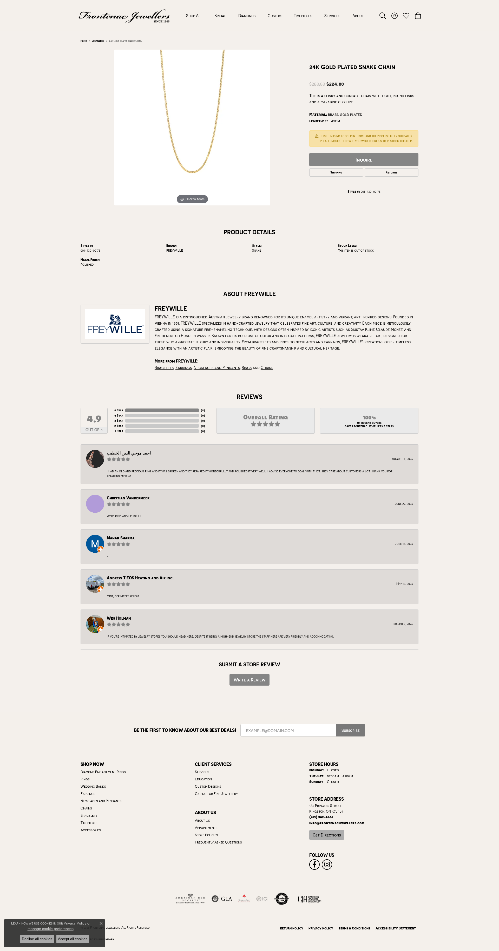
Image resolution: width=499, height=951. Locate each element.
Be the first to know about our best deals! (185, 730)
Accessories (91, 830)
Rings (247, 367)
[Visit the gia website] (222, 898)
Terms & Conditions (354, 928)
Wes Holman (119, 618)
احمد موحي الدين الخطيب (129, 453)
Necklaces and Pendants (217, 367)
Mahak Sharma (121, 537)
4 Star (118, 415)
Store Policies (206, 835)
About (358, 15)
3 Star (118, 421)
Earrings (183, 367)
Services (332, 15)
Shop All (194, 15)
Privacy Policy (320, 928)
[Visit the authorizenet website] (282, 898)
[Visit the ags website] (190, 898)
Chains (267, 367)
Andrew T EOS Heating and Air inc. (140, 577)
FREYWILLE (174, 250)
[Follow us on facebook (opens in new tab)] (314, 864)
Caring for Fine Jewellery (216, 794)
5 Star (118, 410)
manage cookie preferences (51, 929)
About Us (202, 820)
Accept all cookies (72, 939)
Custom (274, 15)
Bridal (220, 15)
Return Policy (291, 928)
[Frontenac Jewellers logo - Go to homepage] (124, 15)
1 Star (119, 431)
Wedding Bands (93, 786)
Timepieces (303, 15)
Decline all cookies (37, 939)
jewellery (98, 40)
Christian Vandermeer (128, 497)
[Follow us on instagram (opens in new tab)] (327, 864)
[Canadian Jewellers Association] (310, 898)
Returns (391, 172)
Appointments (206, 828)
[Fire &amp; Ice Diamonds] (244, 898)
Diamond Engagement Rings (103, 772)
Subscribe (351, 730)
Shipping (336, 172)
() (203, 410)
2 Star (118, 426)
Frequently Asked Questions (218, 842)
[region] (192, 127)
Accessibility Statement (396, 928)
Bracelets (164, 367)
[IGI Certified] (262, 898)
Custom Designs (208, 786)
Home (84, 40)
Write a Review (249, 679)
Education (203, 779)
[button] (382, 15)
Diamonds (246, 15)
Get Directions (327, 835)
